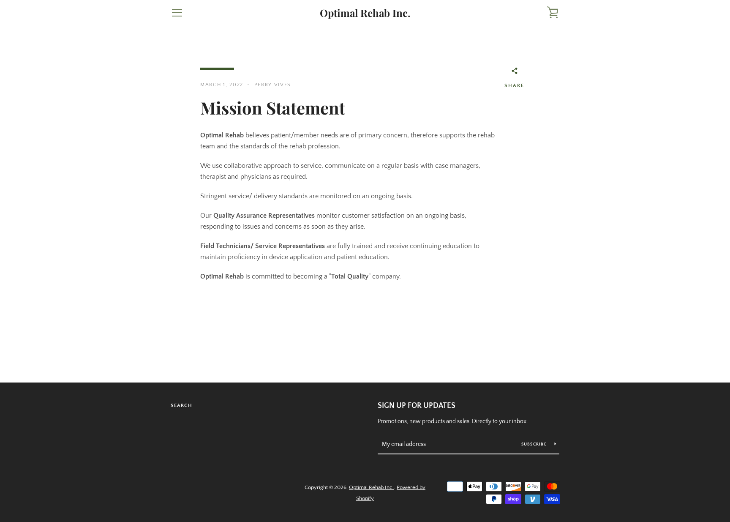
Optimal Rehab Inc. (365, 13)
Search (181, 405)
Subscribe (534, 444)
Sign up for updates (416, 406)
